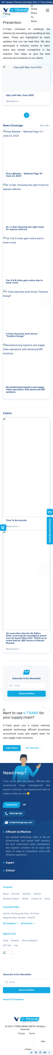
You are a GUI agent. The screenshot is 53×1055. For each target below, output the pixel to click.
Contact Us (36, 898)
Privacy (21, 1033)
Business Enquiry (11, 898)
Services (15, 894)
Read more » (12, 526)
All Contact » (27, 923)
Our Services (32, 748)
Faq (16, 945)
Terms (32, 1033)
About (6, 894)
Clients (25, 898)
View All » (45, 125)
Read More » (12, 101)
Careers (37, 894)
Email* (26, 982)
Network (27, 894)
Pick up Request (29, 940)
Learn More (12, 748)
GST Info (7, 945)
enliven (28, 1049)
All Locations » (10, 923)
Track (5, 940)
